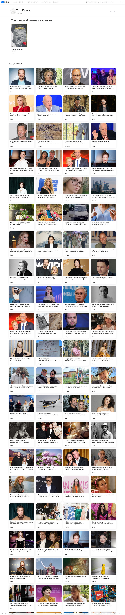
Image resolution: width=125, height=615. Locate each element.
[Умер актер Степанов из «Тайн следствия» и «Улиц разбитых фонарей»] (103, 380)
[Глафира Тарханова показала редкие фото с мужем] (21, 570)
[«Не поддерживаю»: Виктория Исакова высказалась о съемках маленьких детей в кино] (103, 162)
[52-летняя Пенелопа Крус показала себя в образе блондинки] (103, 407)
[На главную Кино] (6, 2)
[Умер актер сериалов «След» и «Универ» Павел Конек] (103, 271)
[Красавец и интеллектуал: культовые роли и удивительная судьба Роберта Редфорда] (103, 434)
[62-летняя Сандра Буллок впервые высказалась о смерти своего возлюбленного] (103, 516)
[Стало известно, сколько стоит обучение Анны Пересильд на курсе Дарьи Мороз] (49, 298)
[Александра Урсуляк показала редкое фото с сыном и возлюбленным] (49, 244)
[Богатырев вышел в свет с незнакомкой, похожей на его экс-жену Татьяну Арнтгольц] (76, 407)
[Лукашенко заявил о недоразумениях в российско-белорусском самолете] (49, 407)
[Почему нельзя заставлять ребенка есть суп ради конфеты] (49, 516)
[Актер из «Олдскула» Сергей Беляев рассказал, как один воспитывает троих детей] (49, 217)
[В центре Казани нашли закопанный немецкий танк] (49, 326)
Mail (3, 613)
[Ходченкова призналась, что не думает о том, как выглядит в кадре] (21, 543)
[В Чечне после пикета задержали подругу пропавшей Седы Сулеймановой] (76, 190)
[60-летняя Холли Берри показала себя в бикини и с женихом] (21, 380)
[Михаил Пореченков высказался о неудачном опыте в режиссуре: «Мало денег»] (49, 489)
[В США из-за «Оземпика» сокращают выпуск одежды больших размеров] (76, 516)
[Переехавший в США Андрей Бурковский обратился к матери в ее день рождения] (21, 81)
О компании (8, 613)
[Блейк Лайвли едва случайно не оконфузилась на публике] (103, 353)
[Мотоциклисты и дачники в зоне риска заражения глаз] (76, 380)
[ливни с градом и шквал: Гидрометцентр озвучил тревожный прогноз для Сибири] (103, 570)
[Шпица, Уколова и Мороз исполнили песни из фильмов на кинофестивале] (21, 407)
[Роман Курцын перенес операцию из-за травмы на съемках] (21, 516)
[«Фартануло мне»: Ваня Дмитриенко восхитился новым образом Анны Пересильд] (76, 353)
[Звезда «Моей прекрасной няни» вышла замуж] (103, 489)
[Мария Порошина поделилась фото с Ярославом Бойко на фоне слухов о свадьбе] (103, 81)
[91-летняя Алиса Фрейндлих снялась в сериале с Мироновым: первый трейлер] (76, 108)
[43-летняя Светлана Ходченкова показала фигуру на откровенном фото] (21, 244)
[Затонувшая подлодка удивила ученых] (76, 570)
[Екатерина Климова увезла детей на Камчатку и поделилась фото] (76, 271)
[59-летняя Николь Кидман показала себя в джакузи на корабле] (21, 489)
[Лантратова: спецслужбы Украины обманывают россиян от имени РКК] (21, 598)
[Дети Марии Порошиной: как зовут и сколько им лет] (49, 81)
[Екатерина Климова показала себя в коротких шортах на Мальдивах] (21, 298)
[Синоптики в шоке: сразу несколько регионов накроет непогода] (76, 244)
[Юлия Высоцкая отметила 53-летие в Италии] (21, 353)
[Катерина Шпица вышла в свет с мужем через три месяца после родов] (21, 162)
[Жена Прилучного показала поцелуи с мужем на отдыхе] (76, 462)
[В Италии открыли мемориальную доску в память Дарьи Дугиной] (49, 353)
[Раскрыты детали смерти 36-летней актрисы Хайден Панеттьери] (21, 108)
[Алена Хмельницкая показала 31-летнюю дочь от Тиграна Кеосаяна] (103, 298)
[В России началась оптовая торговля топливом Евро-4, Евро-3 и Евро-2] (103, 598)
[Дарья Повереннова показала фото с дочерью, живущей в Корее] (21, 190)
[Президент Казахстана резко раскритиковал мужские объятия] (76, 298)
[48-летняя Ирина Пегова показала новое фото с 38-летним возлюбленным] (49, 271)
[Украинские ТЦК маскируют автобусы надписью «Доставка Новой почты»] (76, 217)
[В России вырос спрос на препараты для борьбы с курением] (103, 217)
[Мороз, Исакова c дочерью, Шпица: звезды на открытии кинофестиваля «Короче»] (49, 434)
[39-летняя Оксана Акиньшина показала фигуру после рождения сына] (103, 462)
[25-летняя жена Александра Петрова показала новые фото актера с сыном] (49, 162)
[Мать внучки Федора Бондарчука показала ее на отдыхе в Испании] (21, 462)
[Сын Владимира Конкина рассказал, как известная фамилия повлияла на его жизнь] (103, 135)
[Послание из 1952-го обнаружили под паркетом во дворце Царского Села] (49, 135)
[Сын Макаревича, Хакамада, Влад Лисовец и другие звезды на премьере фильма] (103, 108)
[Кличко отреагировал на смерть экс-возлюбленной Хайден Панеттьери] (76, 162)
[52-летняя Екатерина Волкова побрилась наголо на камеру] (49, 598)
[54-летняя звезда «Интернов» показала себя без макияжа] (76, 598)
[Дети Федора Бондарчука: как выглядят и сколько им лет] (76, 81)
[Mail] (2, 2)
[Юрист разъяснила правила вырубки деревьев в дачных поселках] (76, 434)
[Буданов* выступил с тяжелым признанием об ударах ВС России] (76, 326)
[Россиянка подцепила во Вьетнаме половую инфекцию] (76, 135)
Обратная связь (118, 613)
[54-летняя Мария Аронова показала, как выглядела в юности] (21, 271)
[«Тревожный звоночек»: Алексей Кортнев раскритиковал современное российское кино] (103, 244)
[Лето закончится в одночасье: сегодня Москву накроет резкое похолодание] (103, 190)
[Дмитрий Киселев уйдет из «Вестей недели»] (49, 108)
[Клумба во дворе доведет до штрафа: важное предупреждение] (21, 217)
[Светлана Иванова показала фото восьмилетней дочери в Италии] (103, 326)
